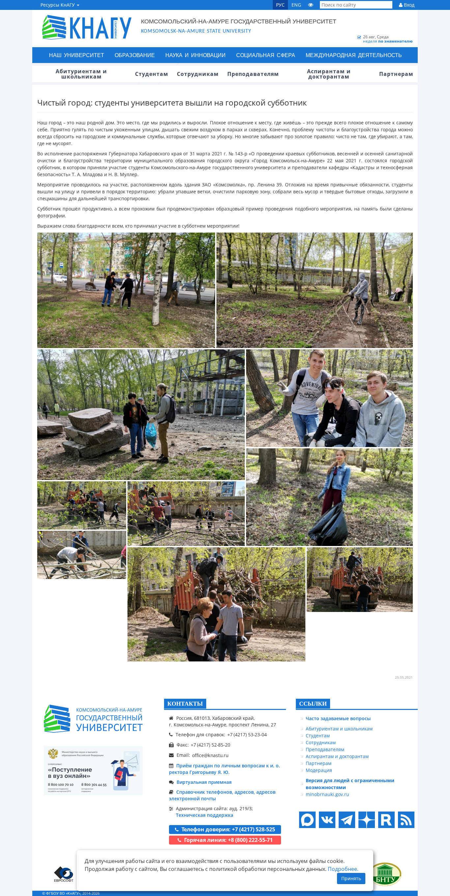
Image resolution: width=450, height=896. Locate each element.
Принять (351, 878)
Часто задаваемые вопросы (338, 718)
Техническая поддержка (204, 815)
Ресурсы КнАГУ (58, 5)
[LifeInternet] (404, 893)
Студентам (318, 735)
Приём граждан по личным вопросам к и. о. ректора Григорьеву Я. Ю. (224, 768)
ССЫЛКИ (313, 703)
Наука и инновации (195, 55)
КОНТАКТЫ (185, 703)
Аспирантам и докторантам (337, 756)
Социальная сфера (265, 55)
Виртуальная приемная (204, 782)
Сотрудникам (321, 742)
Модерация (319, 770)
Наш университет (76, 55)
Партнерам (318, 763)
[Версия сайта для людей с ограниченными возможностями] (311, 5)
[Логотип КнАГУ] (93, 719)
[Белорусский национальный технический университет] (384, 874)
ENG (296, 5)
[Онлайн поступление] (93, 770)
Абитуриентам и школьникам (339, 728)
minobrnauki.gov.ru (327, 794)
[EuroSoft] (64, 874)
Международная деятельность (354, 55)
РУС (280, 5)
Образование (135, 55)
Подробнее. (343, 869)
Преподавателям (325, 749)
